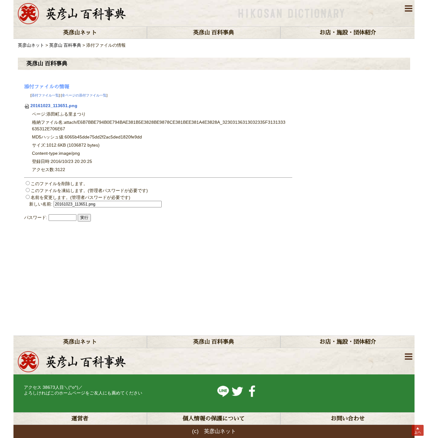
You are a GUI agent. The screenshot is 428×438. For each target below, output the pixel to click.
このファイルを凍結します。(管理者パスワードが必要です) (89, 190)
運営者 (79, 418)
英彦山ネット (80, 32)
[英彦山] (71, 13)
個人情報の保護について (214, 418)
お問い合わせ (348, 418)
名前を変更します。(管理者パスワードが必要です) (80, 197)
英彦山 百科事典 (213, 32)
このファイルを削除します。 (59, 183)
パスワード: (35, 217)
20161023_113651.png (53, 105)
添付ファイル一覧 (45, 95)
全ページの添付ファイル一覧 (84, 95)
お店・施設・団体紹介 (348, 32)
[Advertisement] (222, 274)
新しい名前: (40, 203)
